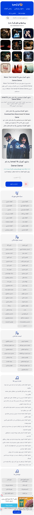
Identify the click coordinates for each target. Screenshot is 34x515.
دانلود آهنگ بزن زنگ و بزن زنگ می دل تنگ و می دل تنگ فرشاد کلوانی (17, 402)
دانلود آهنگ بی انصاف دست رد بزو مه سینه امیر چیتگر (17, 456)
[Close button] (33, 495)
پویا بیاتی (24, 285)
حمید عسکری (9, 298)
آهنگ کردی (9, 206)
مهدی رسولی (25, 357)
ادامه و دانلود (14, 184)
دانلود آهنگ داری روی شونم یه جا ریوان (19, 452)
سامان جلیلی (9, 302)
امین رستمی (25, 273)
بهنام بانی (24, 281)
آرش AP (9, 245)
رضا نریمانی (9, 357)
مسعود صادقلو (25, 318)
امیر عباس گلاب (25, 261)
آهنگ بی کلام (24, 214)
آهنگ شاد (24, 222)
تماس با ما (12, 13)
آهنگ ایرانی (25, 201)
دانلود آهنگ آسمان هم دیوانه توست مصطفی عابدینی (18, 434)
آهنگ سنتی (9, 218)
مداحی (9, 210)
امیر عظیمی (25, 265)
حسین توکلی (25, 293)
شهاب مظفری (24, 306)
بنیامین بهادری (9, 277)
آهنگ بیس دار (9, 214)
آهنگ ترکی (24, 218)
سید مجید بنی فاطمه (24, 353)
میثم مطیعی (9, 349)
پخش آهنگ (8, 9)
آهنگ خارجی (9, 201)
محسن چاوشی (9, 314)
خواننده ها (21, 13)
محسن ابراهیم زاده (25, 322)
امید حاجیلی (9, 261)
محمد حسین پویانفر (25, 345)
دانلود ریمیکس (19, 9)
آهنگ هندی (25, 230)
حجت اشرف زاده (9, 289)
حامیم (24, 289)
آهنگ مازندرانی (25, 210)
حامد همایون (9, 285)
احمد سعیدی (9, 253)
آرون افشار (24, 245)
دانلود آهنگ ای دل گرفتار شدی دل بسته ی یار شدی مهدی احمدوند (16, 428)
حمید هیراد (25, 302)
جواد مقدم (9, 361)
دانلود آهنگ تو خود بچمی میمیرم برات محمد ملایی (17, 442)
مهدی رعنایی (9, 365)
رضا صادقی (9, 310)
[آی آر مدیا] (17, 4)
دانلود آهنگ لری (25, 206)
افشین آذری (25, 257)
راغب (25, 310)
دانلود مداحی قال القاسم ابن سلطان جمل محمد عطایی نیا (18, 393)
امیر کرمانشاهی (25, 361)
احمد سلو (24, 253)
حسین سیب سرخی (9, 353)
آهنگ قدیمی (9, 226)
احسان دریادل (9, 249)
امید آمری (9, 257)
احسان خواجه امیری (25, 249)
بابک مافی (24, 277)
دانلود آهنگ (27, 120)
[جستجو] (8, 18)
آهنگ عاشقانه (9, 222)
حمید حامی (25, 298)
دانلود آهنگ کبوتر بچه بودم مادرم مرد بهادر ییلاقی (17, 439)
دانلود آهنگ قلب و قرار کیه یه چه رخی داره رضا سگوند (17, 386)
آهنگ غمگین (25, 226)
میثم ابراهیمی (9, 318)
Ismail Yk (22, 114)
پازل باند (9, 281)
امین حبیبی (25, 269)
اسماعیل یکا (17, 120)
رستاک (9, 306)
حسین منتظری (9, 293)
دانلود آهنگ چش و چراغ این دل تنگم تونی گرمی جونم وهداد (17, 421)
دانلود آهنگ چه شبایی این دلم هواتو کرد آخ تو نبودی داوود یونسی (18, 447)
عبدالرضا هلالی (24, 349)
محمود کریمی (24, 341)
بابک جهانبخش (9, 273)
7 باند (24, 326)
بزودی (28, 9)
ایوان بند (9, 269)
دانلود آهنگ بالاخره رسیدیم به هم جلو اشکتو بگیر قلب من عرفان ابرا (17, 408)
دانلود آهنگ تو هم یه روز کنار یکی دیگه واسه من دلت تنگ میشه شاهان (17, 463)
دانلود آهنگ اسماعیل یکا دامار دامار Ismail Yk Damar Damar (16, 98)
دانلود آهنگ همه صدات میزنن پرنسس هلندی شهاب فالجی (18, 415)
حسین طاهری (9, 341)
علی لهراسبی (25, 314)
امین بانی (9, 265)
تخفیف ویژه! (9, 505)
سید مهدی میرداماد (9, 345)
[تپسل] (1, 510)
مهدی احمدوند (9, 322)
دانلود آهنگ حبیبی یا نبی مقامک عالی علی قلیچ (17, 398)
